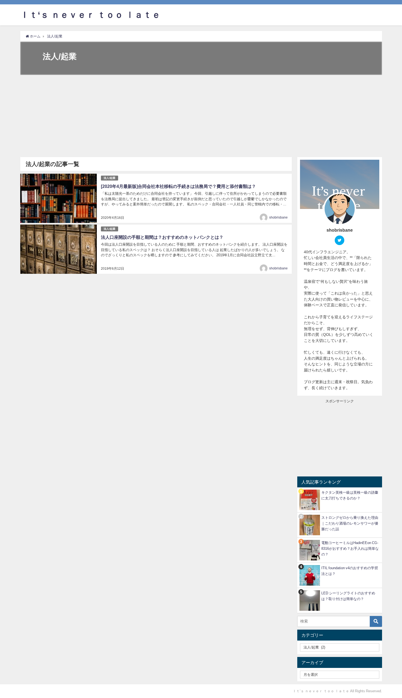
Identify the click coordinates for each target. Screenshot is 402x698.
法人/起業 (109, 178)
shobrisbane (278, 217)
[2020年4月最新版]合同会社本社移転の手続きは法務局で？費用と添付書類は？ (178, 186)
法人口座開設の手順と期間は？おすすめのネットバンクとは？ (162, 237)
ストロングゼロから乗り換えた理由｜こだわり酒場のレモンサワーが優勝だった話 (349, 523)
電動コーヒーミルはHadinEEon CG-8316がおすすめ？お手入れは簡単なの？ (350, 548)
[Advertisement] (201, 116)
